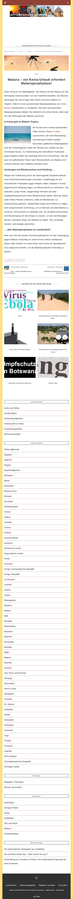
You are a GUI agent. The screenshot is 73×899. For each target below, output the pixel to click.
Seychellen (9, 683)
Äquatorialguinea (12, 470)
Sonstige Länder (11, 766)
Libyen (7, 595)
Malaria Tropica (53, 131)
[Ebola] (20, 300)
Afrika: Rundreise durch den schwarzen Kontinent (26, 890)
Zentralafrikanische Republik (17, 761)
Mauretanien (10, 626)
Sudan (7, 714)
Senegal (8, 678)
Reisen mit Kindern (13, 787)
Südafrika (8, 709)
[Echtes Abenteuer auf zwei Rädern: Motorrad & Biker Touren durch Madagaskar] (53, 300)
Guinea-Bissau (11, 538)
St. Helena (9, 704)
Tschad (7, 740)
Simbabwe (9, 694)
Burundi (7, 496)
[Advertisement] (36, 30)
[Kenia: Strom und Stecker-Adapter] (20, 333)
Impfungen (9, 802)
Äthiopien (8, 475)
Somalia (8, 699)
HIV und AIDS (10, 823)
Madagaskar (10, 600)
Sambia (7, 668)
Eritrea (7, 512)
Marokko (8, 621)
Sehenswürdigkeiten (13, 418)
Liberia (7, 590)
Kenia (21, 51)
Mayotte (8, 636)
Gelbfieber (9, 818)
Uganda (7, 751)
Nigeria (7, 657)
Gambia (8, 522)
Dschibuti (8, 501)
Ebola (20, 316)
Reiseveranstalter (12, 434)
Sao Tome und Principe (15, 673)
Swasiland (9, 725)
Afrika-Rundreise (9, 51)
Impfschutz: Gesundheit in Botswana (20, 383)
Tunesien (8, 746)
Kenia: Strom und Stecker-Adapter (20, 349)
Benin (7, 480)
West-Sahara (10, 756)
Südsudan (9, 720)
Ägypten (8, 454)
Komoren (8, 564)
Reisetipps (20, 260)
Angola (7, 465)
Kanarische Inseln (12, 548)
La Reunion (9, 579)
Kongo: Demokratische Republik (19, 569)
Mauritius (8, 631)
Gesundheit (9, 260)
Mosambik (9, 642)
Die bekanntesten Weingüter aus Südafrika (24, 849)
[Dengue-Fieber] (53, 367)
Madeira (8, 605)
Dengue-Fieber (53, 383)
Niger (6, 652)
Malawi (7, 610)
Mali (6, 616)
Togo (6, 735)
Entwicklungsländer (13, 429)
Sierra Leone (10, 688)
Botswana (8, 486)
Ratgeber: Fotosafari (14, 782)
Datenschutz (50, 890)
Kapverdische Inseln (13, 553)
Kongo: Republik (12, 574)
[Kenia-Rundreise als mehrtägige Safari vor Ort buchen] (53, 333)
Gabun (7, 517)
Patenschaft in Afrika (14, 423)
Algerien (8, 460)
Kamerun (8, 543)
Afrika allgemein (11, 449)
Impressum (60, 890)
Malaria (7, 828)
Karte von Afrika (11, 408)
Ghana (7, 527)
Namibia (8, 647)
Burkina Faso (10, 491)
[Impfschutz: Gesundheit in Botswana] (20, 367)
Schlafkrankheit (11, 834)
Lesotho (8, 584)
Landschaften (10, 413)
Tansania (8, 730)
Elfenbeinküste (11, 506)
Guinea (7, 532)
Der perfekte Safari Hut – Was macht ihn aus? (25, 854)
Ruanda (7, 662)
